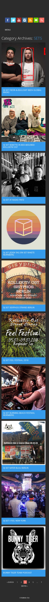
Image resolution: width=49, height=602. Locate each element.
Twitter (13, 20)
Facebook (7, 20)
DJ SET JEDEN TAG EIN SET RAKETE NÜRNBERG (19, 253)
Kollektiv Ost (24, 9)
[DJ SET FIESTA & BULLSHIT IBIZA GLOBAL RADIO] (23, 86)
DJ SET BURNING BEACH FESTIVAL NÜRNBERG (19, 414)
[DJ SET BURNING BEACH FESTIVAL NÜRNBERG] (23, 409)
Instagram (24, 20)
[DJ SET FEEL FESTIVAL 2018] (23, 357)
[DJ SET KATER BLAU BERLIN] (23, 464)
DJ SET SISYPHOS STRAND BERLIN (18, 307)
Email (36, 20)
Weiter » (24, 586)
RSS (30, 20)
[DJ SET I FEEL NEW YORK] (23, 517)
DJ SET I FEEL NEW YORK (14, 520)
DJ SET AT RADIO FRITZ (13, 199)
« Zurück (10, 582)
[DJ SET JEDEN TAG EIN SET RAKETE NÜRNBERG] (23, 249)
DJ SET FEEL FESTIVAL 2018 (15, 360)
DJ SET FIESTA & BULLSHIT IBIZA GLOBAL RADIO (22, 91)
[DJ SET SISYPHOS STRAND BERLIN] (23, 304)
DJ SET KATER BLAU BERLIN (15, 467)
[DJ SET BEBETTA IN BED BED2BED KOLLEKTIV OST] (23, 141)
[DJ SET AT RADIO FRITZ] (23, 196)
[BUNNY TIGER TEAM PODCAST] (23, 569)
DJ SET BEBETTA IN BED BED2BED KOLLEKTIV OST (19, 145)
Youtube (18, 20)
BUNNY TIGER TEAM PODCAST (17, 572)
